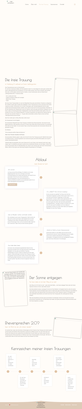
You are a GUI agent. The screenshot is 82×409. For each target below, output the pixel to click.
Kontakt (62, 4)
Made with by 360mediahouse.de (11, 404)
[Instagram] (74, 4)
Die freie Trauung (43, 4)
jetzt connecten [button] (12, 184)
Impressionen (54, 4)
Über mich (34, 4)
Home (27, 4)
